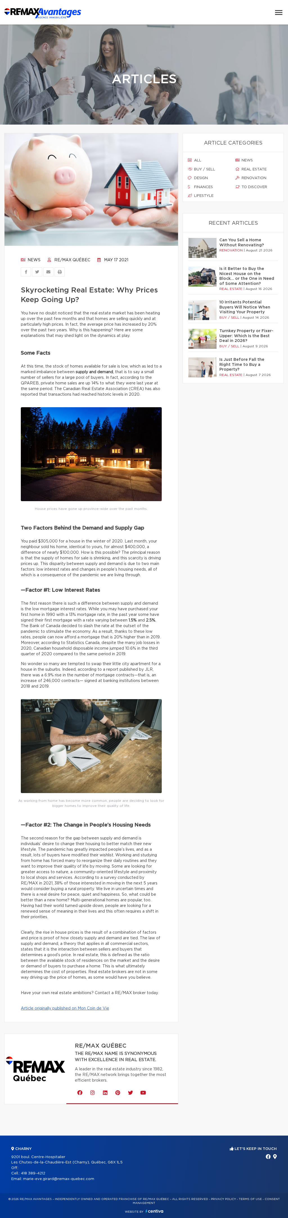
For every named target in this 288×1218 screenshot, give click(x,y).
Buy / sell (204, 169)
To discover (253, 187)
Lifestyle (203, 196)
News (33, 260)
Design (200, 178)
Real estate (253, 169)
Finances (203, 187)
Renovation (253, 178)
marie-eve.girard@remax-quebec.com (58, 1179)
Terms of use (250, 1199)
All (197, 160)
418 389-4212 (33, 1173)
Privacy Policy (223, 1199)
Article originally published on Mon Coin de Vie (65, 1008)
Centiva (154, 1211)
